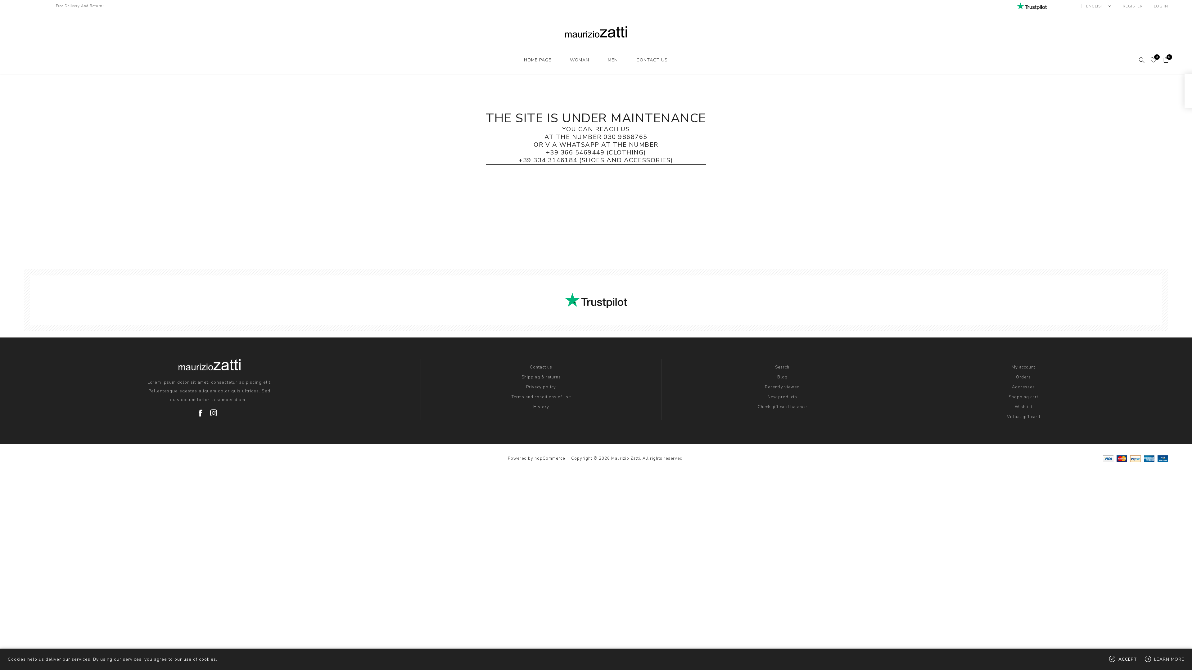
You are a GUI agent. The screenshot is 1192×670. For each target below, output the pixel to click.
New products (782, 397)
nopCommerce (550, 458)
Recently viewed (782, 387)
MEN (613, 60)
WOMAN (579, 60)
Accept (1127, 659)
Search (782, 367)
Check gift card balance (782, 407)
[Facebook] (200, 411)
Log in (1161, 6)
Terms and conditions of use (541, 397)
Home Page (537, 60)
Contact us (652, 60)
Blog (782, 377)
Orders (1023, 377)
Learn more (1169, 659)
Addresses (1023, 387)
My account (1023, 367)
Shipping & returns (541, 377)
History (541, 407)
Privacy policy (541, 387)
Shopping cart (1023, 397)
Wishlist (1023, 407)
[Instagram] (214, 411)
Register (1133, 6)
